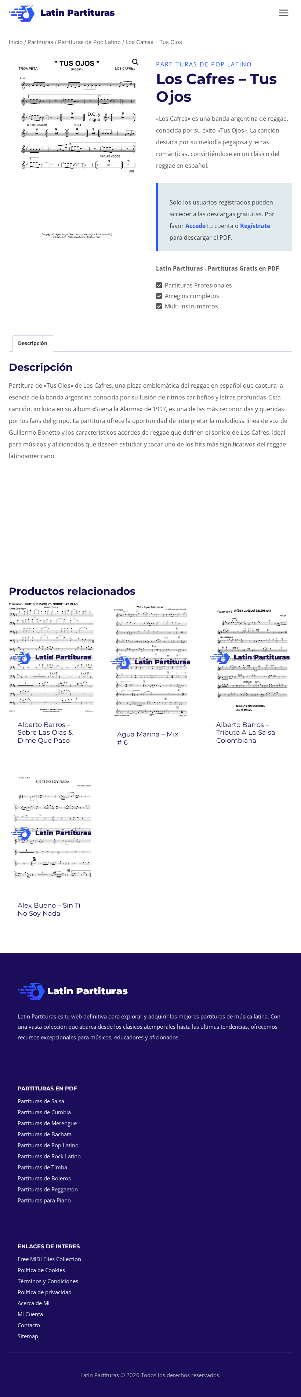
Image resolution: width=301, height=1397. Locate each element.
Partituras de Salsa (41, 1101)
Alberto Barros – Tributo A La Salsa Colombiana (245, 733)
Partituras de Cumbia (44, 1112)
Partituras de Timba (42, 1167)
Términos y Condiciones (48, 1281)
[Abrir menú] (283, 12)
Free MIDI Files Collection (49, 1259)
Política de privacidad (45, 1292)
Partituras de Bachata (45, 1134)
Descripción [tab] (32, 343)
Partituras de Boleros (44, 1178)
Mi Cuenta (30, 1314)
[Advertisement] (150, 519)
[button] (135, 62)
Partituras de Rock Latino (49, 1156)
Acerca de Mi (34, 1303)
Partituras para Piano (44, 1200)
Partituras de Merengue (47, 1123)
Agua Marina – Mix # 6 (147, 738)
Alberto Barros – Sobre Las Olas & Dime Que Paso (45, 733)
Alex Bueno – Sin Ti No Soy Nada (49, 909)
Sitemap (28, 1336)
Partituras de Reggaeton (48, 1189)
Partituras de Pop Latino (204, 64)
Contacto (29, 1325)
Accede (195, 226)
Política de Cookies (41, 1270)
